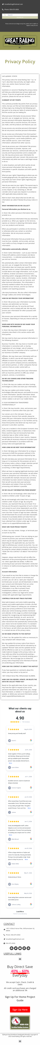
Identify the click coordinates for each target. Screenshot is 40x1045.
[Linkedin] (24, 948)
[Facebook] (11, 948)
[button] (19, 47)
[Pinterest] (28, 948)
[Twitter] (16, 948)
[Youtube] (20, 948)
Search (20, 17)
